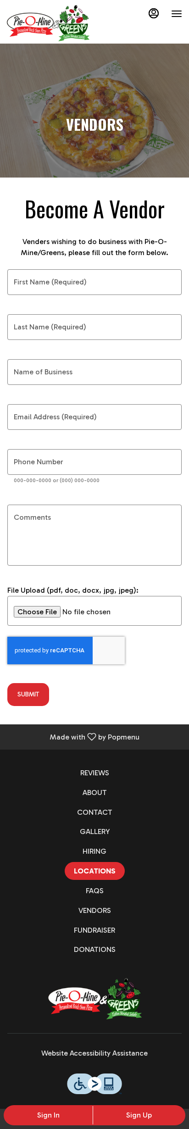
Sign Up (139, 1115)
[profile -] (153, 13)
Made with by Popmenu (73, 736)
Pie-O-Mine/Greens (94, 998)
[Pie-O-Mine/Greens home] (48, 23)
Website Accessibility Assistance (94, 1053)
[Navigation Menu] (177, 14)
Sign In (48, 1115)
